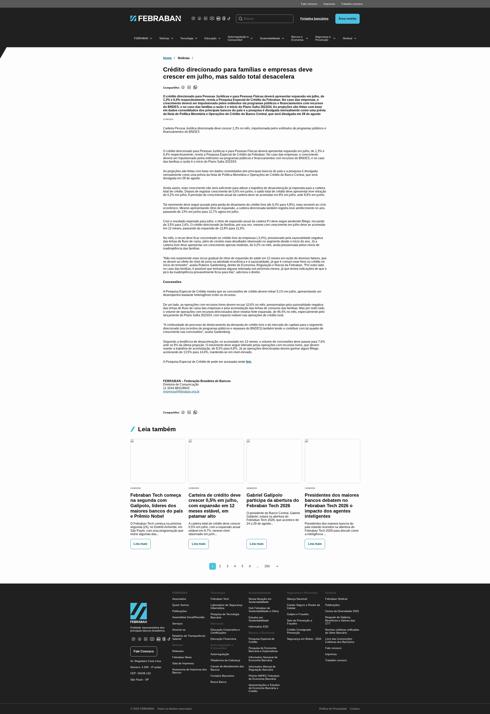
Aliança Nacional (297, 598)
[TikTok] (229, 20)
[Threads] (224, 19)
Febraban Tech (220, 598)
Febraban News (182, 657)
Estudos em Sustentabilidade (259, 619)
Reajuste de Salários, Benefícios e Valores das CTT (340, 620)
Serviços (177, 623)
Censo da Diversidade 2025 (342, 611)
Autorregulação (220, 654)
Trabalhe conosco (352, 3)
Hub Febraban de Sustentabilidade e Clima (264, 609)
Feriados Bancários (222, 675)
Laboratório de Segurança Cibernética (226, 606)
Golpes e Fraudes (298, 614)
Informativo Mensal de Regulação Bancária (262, 668)
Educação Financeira (223, 638)
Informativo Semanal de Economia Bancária (263, 659)
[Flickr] (219, 20)
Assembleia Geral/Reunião (188, 617)
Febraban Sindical (336, 598)
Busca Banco (218, 681)
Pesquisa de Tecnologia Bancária (225, 616)
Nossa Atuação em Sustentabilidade (260, 600)
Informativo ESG (259, 626)
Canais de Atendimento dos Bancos (227, 668)
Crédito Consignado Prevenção (299, 631)
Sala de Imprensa (183, 663)
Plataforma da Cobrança (225, 660)
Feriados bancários (314, 18)
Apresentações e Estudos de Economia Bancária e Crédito (264, 688)
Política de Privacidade (333, 708)
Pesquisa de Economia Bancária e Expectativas (263, 649)
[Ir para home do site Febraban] (155, 18)
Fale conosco (309, 3)
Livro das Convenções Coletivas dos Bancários (339, 640)
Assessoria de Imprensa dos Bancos (189, 671)
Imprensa (329, 3)
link (248, 361)
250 (267, 566)
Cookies (355, 708)
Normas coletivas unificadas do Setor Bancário (342, 631)
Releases (178, 651)
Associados (179, 598)
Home (167, 58)
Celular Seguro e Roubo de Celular (303, 606)
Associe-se (178, 629)
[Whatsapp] (195, 89)
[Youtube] (212, 21)
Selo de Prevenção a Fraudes (299, 622)
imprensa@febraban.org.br (181, 391)
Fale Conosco (144, 651)
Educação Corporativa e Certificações (225, 631)
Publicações (179, 611)
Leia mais (140, 543)
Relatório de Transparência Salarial (188, 637)
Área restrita (347, 18)
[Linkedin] (206, 20)
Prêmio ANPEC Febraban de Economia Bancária (264, 677)
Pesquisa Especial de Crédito (261, 640)
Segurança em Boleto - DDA (304, 638)
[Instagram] (193, 20)
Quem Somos (180, 604)
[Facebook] (199, 20)
